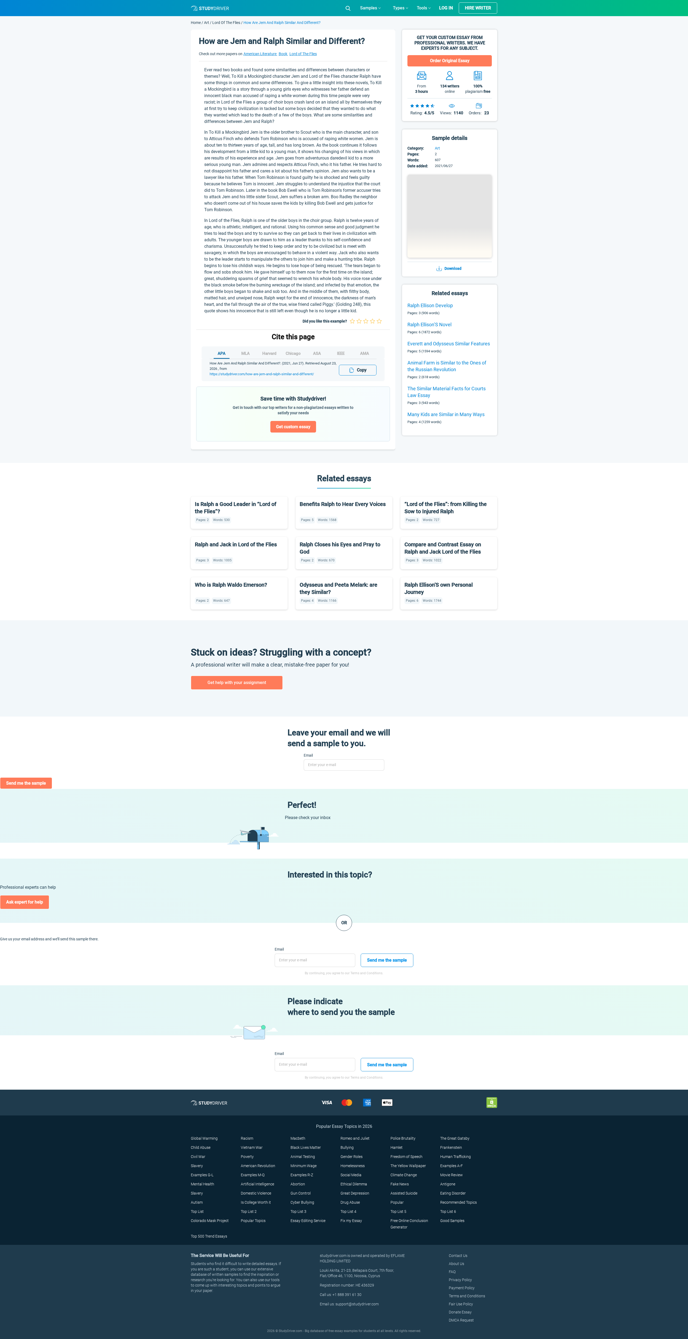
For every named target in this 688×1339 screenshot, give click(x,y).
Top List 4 (348, 1211)
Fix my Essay (351, 1220)
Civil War (198, 1156)
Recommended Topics (458, 1202)
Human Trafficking (455, 1156)
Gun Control (301, 1193)
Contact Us (458, 1255)
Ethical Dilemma (354, 1184)
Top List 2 (249, 1211)
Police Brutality (402, 1138)
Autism (197, 1202)
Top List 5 (398, 1211)
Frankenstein (451, 1147)
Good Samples (452, 1220)
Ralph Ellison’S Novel (429, 324)
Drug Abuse (350, 1202)
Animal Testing (303, 1156)
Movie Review (451, 1175)
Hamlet (396, 1147)
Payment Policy (462, 1288)
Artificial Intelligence (257, 1184)
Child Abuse (200, 1147)
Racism (247, 1138)
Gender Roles (352, 1156)
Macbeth (298, 1138)
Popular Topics (253, 1220)
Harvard (269, 353)
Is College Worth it (256, 1202)
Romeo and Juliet (355, 1138)
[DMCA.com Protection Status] (491, 1102)
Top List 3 (298, 1211)
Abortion (298, 1184)
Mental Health (202, 1184)
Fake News (399, 1184)
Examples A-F (451, 1166)
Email (308, 755)
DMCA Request (461, 1320)
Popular (397, 1202)
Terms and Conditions (467, 1296)
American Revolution (258, 1166)
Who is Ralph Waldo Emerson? (231, 585)
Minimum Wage (304, 1166)
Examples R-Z (302, 1175)
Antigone (447, 1184)
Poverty (247, 1156)
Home (196, 22)
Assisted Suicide (403, 1193)
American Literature (260, 54)
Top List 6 (448, 1211)
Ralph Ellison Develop (430, 305)
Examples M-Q (252, 1175)
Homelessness (353, 1166)
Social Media (351, 1175)
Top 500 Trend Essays (209, 1236)
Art (207, 22)
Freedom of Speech (406, 1156)
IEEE (341, 353)
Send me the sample (26, 783)
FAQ (452, 1272)
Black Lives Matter (306, 1147)
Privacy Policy (460, 1280)
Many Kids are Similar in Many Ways (446, 414)
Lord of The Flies (226, 22)
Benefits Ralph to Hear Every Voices (343, 504)
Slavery (197, 1166)
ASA (317, 353)
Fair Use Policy (461, 1304)
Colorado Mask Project (210, 1220)
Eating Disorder (453, 1193)
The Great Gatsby (455, 1138)
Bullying (347, 1147)
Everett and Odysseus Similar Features (448, 343)
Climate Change (403, 1175)
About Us (456, 1264)
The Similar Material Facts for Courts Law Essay (446, 392)
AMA (364, 353)
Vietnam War (252, 1147)
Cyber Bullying (302, 1202)
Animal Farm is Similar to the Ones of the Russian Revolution (446, 366)
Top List (197, 1211)
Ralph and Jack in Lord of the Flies (236, 544)
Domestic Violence (256, 1193)
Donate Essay (460, 1312)
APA (221, 353)
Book (283, 54)
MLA (245, 353)
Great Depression (355, 1193)
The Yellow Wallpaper (408, 1166)
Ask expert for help (24, 902)
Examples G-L (202, 1175)
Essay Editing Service (308, 1220)
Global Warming (204, 1138)
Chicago (293, 353)
